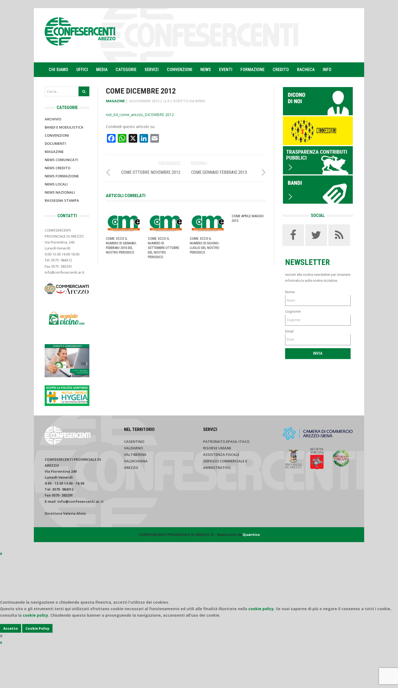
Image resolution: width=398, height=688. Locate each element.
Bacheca (306, 69)
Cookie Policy (37, 628)
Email (289, 331)
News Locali (56, 184)
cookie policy (261, 608)
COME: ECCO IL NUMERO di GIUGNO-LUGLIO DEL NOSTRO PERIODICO (204, 245)
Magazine (115, 100)
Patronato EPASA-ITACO (226, 441)
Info (327, 69)
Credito (281, 69)
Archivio (53, 119)
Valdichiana (136, 461)
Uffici (82, 69)
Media (101, 69)
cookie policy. (36, 615)
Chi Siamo (58, 69)
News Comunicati (61, 159)
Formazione (252, 69)
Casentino (134, 441)
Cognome (293, 311)
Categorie (126, 69)
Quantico (251, 534)
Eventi (225, 69)
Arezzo (131, 467)
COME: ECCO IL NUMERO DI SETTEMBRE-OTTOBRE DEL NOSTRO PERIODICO (163, 247)
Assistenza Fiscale (221, 454)
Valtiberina (135, 454)
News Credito (57, 167)
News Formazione (62, 176)
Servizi (152, 69)
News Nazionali (60, 192)
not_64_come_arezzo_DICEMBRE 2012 (140, 114)
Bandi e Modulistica (64, 127)
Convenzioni (179, 69)
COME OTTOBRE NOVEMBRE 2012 (150, 172)
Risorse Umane (217, 448)
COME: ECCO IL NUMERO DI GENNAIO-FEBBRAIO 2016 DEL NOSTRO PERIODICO (121, 245)
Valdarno (133, 448)
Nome (290, 292)
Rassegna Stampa (62, 200)
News (205, 69)
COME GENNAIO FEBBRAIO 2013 (219, 172)
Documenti (55, 143)
